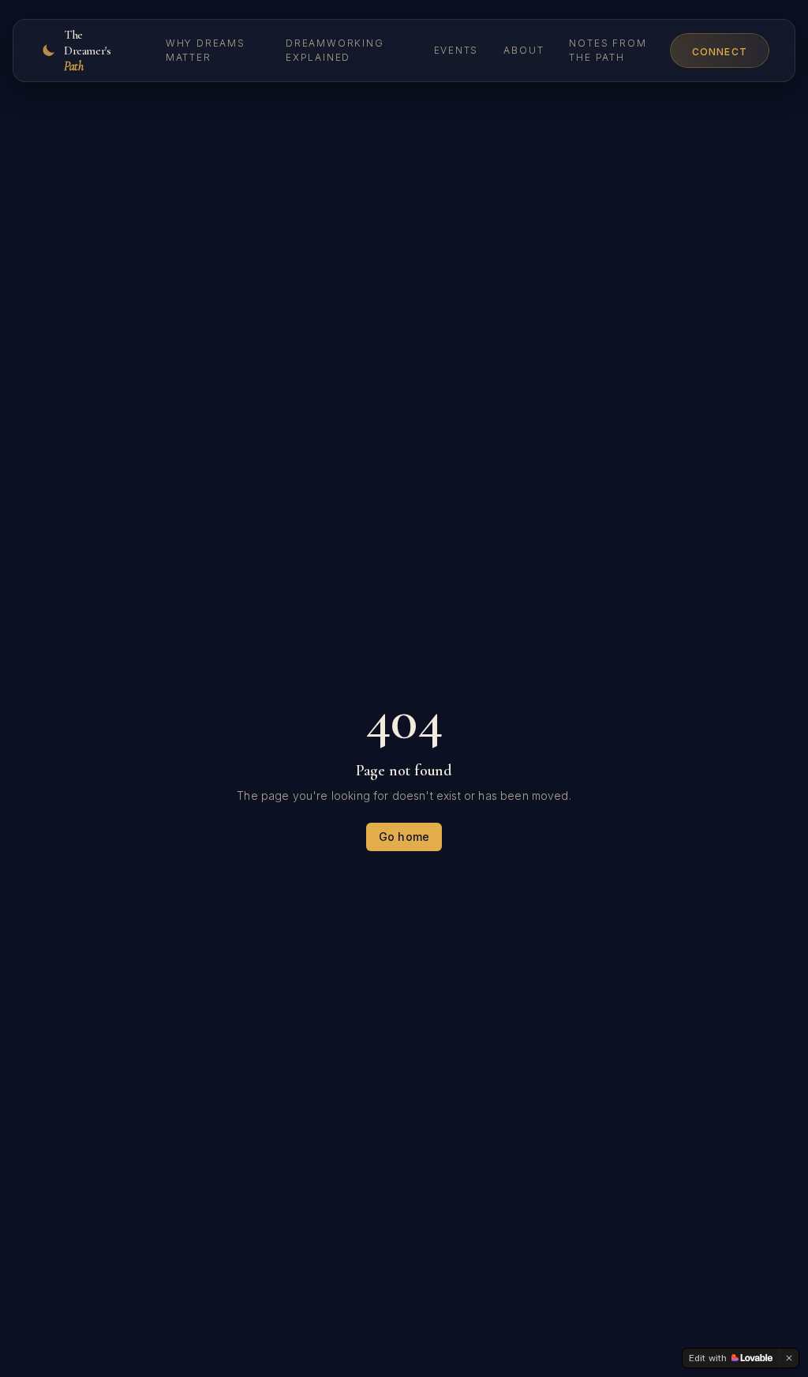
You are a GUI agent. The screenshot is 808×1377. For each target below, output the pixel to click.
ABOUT (523, 50)
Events (456, 50)
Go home (404, 836)
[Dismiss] (789, 1358)
